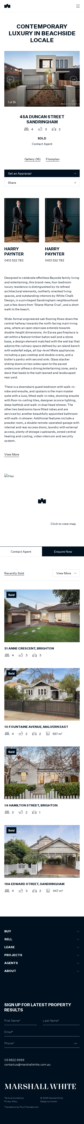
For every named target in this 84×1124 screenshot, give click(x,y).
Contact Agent (21, 551)
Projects (13, 955)
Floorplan (52, 159)
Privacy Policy (10, 1101)
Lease (9, 947)
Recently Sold (14, 573)
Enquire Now (63, 551)
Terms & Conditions (14, 1098)
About (10, 971)
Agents (11, 963)
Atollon (53, 1101)
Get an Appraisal (19, 173)
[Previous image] (10, 79)
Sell (8, 939)
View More (11, 454)
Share (12, 182)
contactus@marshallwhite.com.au (27, 1064)
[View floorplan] (74, 102)
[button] (42, 501)
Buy (7, 931)
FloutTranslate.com (29, 1107)
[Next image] (73, 79)
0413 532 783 (13, 260)
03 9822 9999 (14, 1060)
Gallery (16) (32, 159)
